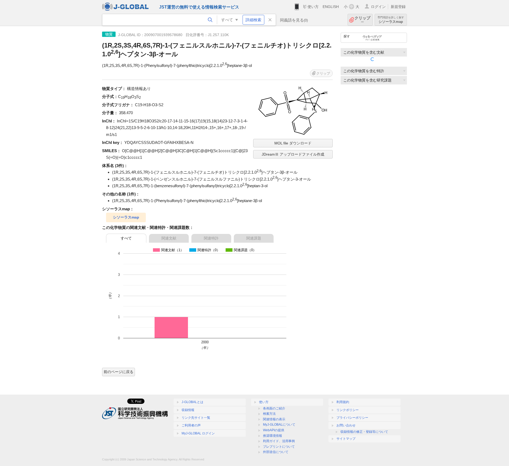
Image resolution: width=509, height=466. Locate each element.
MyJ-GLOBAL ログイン (198, 433)
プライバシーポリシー (352, 418)
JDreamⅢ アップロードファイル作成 (293, 154)
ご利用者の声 (191, 425)
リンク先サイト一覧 (196, 418)
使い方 (313, 7)
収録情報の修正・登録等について (364, 432)
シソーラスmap (126, 217)
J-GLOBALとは (192, 402)
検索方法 (269, 414)
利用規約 (342, 402)
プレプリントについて (279, 446)
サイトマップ (346, 439)
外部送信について (275, 452)
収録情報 (188, 410)
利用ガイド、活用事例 (279, 441)
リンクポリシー (347, 410)
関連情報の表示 (274, 419)
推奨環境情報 (272, 436)
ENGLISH (331, 7)
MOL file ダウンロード (292, 143)
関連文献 (168, 238)
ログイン (378, 7)
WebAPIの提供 (273, 430)
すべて (126, 238)
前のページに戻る (118, 372)
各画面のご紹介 (274, 408)
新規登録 (398, 7)
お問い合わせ (346, 425)
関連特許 (211, 238)
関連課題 (253, 238)
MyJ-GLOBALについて (279, 424)
